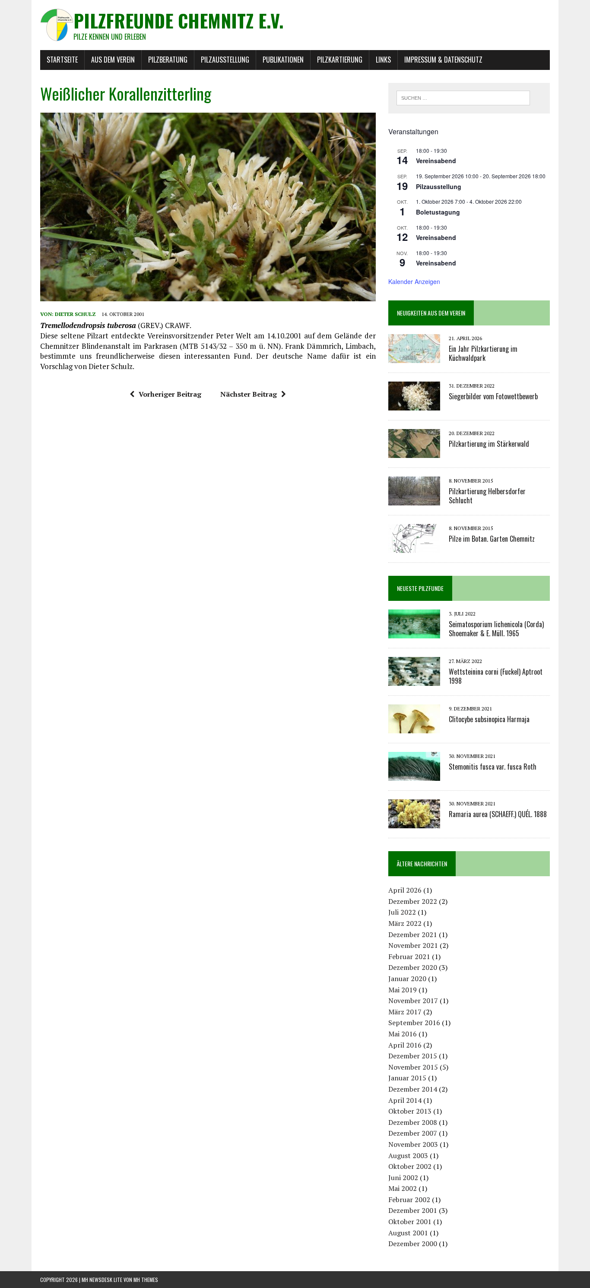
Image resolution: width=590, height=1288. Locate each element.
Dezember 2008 (412, 1122)
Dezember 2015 (412, 1056)
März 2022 (405, 923)
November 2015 (413, 1067)
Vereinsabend (436, 160)
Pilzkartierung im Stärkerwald (489, 444)
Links (383, 59)
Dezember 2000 (412, 1243)
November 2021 (413, 945)
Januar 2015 (407, 1078)
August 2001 (408, 1232)
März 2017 (405, 1012)
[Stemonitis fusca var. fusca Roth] (414, 775)
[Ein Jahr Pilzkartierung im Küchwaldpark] (414, 357)
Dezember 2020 (412, 967)
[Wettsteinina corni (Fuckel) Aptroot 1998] (414, 680)
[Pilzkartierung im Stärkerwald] (414, 452)
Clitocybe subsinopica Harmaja (489, 719)
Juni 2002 (403, 1177)
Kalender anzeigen (414, 281)
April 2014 (405, 1100)
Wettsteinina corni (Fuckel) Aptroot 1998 (495, 676)
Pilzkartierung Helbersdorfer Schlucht (487, 495)
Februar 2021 (409, 956)
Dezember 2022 (412, 901)
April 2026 (405, 890)
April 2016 (405, 1045)
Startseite (62, 59)
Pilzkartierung (339, 59)
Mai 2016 (402, 1034)
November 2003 (413, 1144)
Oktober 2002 (409, 1166)
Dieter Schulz (75, 314)
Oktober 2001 (409, 1221)
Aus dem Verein (113, 59)
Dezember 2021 (412, 934)
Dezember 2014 (412, 1089)
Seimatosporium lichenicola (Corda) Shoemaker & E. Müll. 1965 (496, 628)
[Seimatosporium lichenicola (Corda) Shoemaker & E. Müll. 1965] (414, 632)
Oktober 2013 (409, 1111)
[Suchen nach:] (463, 97)
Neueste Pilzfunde (420, 588)
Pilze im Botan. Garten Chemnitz (492, 539)
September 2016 (414, 1022)
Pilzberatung (167, 59)
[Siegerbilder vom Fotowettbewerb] (414, 404)
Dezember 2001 (412, 1210)
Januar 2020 (407, 978)
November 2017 (413, 1000)
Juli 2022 (402, 912)
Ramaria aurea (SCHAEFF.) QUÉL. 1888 (498, 814)
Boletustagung (438, 212)
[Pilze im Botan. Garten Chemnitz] (414, 547)
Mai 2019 (402, 989)
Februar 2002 (409, 1199)
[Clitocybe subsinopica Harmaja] (414, 727)
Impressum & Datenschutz (443, 59)
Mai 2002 (402, 1188)
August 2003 (408, 1155)
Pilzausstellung (225, 59)
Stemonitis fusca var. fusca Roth (492, 766)
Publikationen (283, 59)
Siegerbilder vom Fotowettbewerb (493, 396)
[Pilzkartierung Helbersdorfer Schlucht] (414, 499)
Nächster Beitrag (248, 394)
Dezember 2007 (412, 1133)
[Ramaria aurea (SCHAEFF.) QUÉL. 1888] (414, 822)
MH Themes (145, 1279)
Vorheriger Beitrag (170, 394)
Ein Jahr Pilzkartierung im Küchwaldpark (483, 353)
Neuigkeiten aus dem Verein (431, 312)
